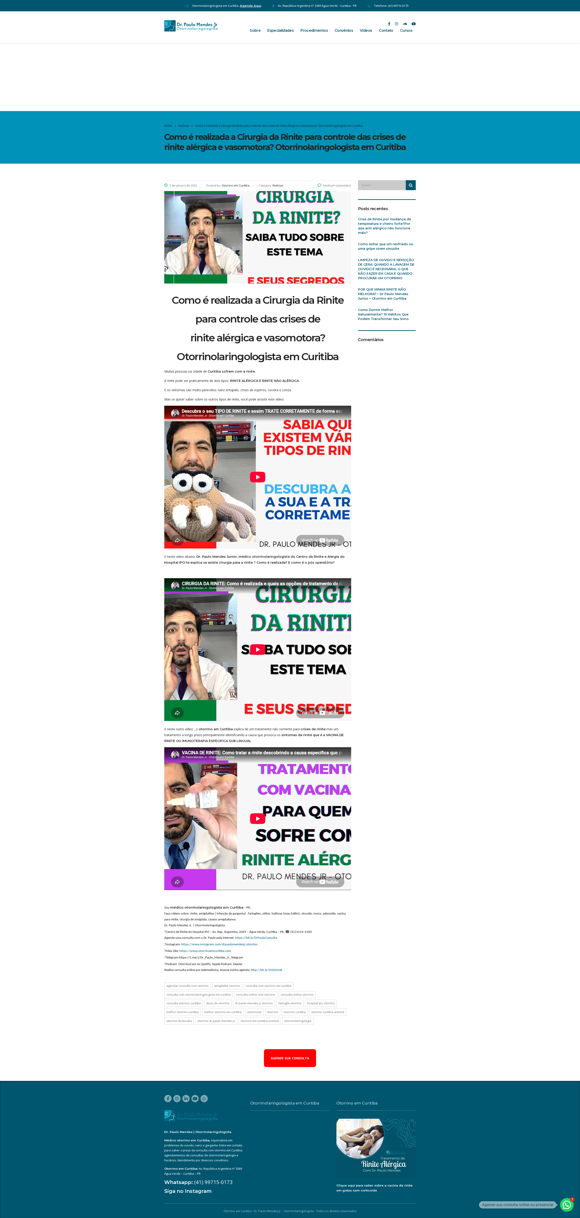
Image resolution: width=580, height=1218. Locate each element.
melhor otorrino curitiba (182, 1012)
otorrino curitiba (295, 1012)
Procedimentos (314, 30)
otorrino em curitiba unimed (260, 1021)
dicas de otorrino (218, 1003)
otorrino (272, 1012)
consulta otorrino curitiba (183, 1003)
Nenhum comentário (337, 185)
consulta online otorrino (297, 994)
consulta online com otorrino (255, 994)
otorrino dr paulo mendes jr (216, 1021)
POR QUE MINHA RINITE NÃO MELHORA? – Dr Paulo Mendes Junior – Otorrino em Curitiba (383, 294)
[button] (567, 1205)
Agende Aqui (250, 5)
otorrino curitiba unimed (327, 1012)
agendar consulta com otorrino (187, 986)
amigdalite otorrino (227, 986)
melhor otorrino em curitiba (223, 1012)
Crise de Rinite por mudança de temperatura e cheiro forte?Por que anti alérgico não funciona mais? (384, 226)
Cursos (406, 30)
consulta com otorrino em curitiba (268, 986)
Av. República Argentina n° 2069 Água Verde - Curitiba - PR (317, 6)
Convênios (344, 30)
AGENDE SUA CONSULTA (290, 1058)
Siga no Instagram (188, 1191)
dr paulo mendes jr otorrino (254, 1003)
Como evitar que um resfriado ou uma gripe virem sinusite (385, 246)
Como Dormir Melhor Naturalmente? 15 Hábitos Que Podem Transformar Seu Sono (383, 314)
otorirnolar (254, 1012)
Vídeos (366, 30)
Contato (386, 30)
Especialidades (280, 30)
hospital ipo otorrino (321, 1003)
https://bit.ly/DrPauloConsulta (256, 938)
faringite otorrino (290, 1003)
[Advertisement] (290, 77)
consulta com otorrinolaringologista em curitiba (198, 994)
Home (168, 126)
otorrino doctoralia (179, 1021)
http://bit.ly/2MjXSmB (266, 970)
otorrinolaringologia (297, 1021)
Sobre (255, 30)
